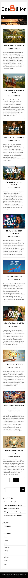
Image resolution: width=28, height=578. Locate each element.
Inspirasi (6, 543)
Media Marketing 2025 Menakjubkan (13, 515)
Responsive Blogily (10, 576)
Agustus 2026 (7, 526)
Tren (5, 564)
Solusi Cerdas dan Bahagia (14, 364)
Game (5, 537)
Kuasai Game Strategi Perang (14, 45)
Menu (23, 17)
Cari (4, 488)
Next (16, 480)
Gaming (6, 540)
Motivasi (6, 557)
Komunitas (6, 547)
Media (5, 554)
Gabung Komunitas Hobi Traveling (12, 512)
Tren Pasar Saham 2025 (14, 276)
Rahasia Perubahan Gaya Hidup (14, 323)
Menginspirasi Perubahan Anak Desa (13, 505)
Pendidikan (6, 560)
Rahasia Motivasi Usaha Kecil (14, 137)
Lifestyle (6, 550)
